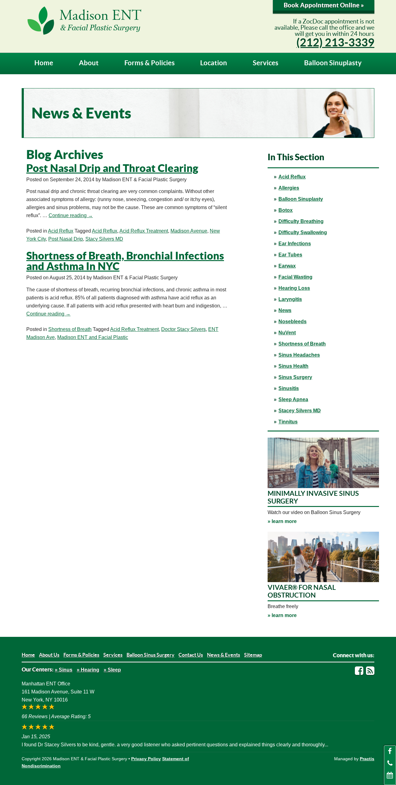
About (89, 62)
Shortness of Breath (302, 343)
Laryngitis (290, 299)
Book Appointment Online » (324, 5)
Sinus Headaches (299, 355)
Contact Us (191, 654)
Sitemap (253, 654)
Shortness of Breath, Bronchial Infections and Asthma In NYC (125, 261)
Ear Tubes (290, 254)
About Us (49, 654)
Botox (285, 210)
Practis (367, 758)
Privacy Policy (146, 758)
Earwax (287, 265)
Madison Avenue (188, 231)
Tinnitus (288, 421)
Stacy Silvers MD (104, 239)
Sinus (65, 669)
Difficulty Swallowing (302, 232)
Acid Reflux (292, 176)
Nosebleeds (292, 321)
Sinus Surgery (295, 377)
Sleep (114, 669)
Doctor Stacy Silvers (183, 329)
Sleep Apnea (293, 399)
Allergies (288, 188)
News (284, 310)
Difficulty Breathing (301, 221)
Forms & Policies (149, 62)
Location (213, 62)
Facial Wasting (295, 277)
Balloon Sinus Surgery (150, 654)
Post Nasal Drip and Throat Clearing (112, 168)
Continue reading (71, 215)
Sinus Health (293, 366)
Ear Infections (294, 243)
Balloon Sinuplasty (333, 62)
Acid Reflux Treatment (143, 231)
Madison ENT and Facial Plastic (92, 337)
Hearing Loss (294, 288)
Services (265, 62)
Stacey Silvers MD (299, 410)
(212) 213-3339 (335, 42)
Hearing (90, 669)
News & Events (223, 654)
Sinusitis (288, 388)
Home (43, 62)
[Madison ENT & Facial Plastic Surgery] (138, 20)
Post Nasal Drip (65, 239)
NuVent (287, 332)
